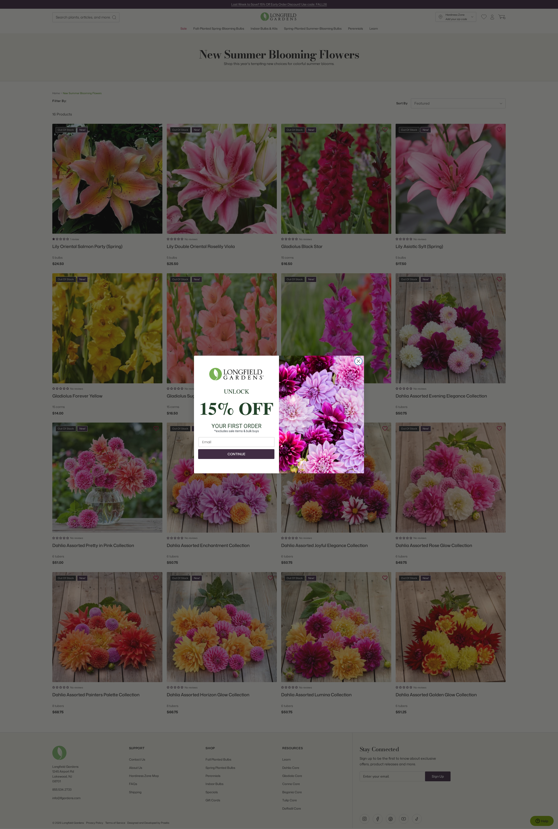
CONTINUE (236, 454)
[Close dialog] (358, 361)
